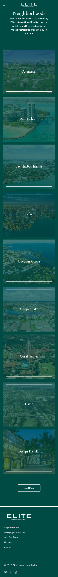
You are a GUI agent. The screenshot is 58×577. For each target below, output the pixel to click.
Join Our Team (11, 537)
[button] (4, 4)
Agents (7, 547)
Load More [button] (29, 488)
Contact (8, 542)
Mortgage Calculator (14, 532)
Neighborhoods (11, 527)
